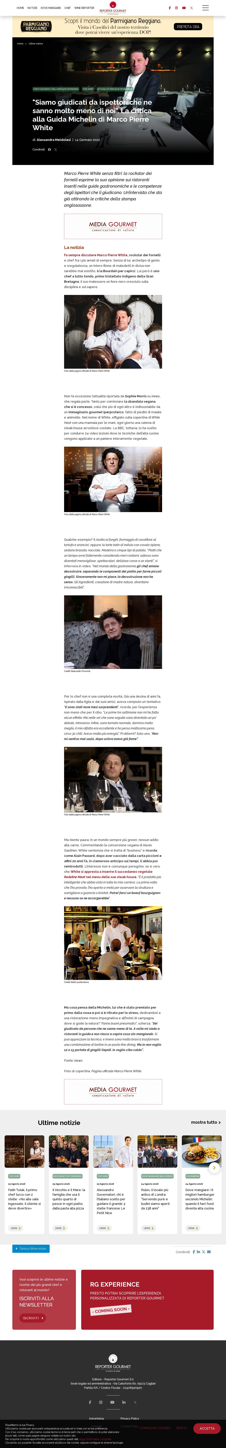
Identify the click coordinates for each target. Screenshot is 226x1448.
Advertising (96, 1418)
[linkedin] (124, 1402)
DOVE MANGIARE (51, 8)
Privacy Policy (129, 1418)
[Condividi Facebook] (49, 149)
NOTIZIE (32, 8)
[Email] (209, 1252)
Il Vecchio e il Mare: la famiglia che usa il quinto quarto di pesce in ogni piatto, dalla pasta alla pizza (68, 1199)
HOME (20, 8)
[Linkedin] (198, 1252)
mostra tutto (204, 1122)
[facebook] (170, 8)
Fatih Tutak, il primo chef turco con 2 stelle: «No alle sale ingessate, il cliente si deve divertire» (24, 1199)
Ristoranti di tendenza (67, 1176)
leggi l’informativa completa (95, 1439)
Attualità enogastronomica (115, 89)
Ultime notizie (36, 43)
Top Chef (88, 89)
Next (214, 1167)
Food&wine (193, 1176)
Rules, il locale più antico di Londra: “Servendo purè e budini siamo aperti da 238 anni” (155, 1199)
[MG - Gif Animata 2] (113, 226)
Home (20, 43)
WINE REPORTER (84, 8)
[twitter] (191, 8)
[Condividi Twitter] (55, 149)
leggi (14, 1228)
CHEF (67, 8)
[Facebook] (194, 1252)
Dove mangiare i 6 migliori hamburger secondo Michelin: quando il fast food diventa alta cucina (200, 1199)
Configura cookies (155, 1428)
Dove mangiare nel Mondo (157, 1176)
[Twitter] (203, 1252)
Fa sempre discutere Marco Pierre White (95, 255)
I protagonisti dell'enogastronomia (56, 89)
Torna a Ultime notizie (31, 1248)
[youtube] (183, 8)
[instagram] (176, 8)
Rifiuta (181, 1428)
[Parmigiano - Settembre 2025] (113, 26)
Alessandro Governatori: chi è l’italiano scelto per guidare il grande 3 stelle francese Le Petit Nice (111, 1201)
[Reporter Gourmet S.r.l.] (113, 8)
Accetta (207, 1428)
